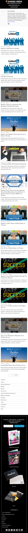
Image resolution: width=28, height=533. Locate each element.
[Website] (9, 24)
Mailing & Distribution (5, 395)
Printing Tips (3, 404)
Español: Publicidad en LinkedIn (10, 48)
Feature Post (3, 391)
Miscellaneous (4, 400)
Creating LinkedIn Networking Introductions (13, 164)
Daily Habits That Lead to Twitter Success (13, 365)
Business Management (5, 384)
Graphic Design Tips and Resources (8, 393)
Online (7, 74)
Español (8, 46)
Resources (3, 406)
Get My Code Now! (19, 426)
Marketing (3, 397)
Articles (2, 382)
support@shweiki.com (14, 5)
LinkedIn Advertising (7, 76)
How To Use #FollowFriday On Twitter (12, 248)
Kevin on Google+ (11, 21)
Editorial (2, 386)
